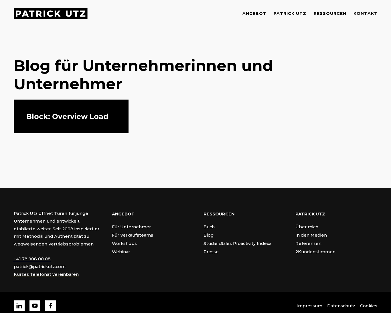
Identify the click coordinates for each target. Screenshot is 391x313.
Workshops (124, 243)
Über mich (306, 226)
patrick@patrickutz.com (40, 266)
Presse (211, 251)
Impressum (309, 305)
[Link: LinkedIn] (19, 305)
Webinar (121, 251)
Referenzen (308, 243)
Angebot (254, 13)
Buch (209, 226)
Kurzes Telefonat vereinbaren (46, 274)
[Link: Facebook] (50, 305)
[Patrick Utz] (51, 13)
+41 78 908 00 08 (32, 259)
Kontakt (365, 13)
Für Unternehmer (131, 226)
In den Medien (311, 235)
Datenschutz (341, 305)
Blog (209, 235)
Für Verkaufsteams (132, 235)
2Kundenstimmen (315, 251)
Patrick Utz (290, 13)
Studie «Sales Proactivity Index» (237, 243)
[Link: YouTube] (34, 305)
